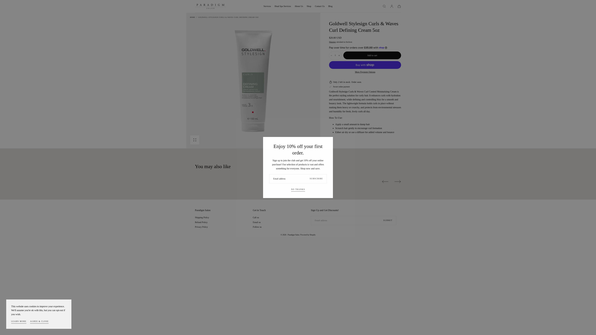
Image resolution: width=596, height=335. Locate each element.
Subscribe (316, 179)
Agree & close (39, 321)
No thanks (298, 189)
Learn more (18, 321)
